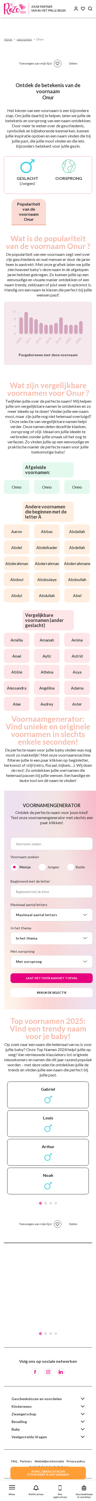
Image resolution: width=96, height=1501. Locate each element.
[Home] (36, 9)
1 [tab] (40, 1203)
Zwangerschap (24, 1414)
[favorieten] (57, 63)
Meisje (25, 867)
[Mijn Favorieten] (83, 8)
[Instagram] (48, 1372)
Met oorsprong (22, 951)
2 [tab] (45, 1203)
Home (8, 39)
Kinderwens (22, 1406)
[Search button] (90, 8)
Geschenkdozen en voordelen (37, 1399)
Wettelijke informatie (49, 1461)
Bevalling (19, 1421)
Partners (26, 1461)
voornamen (24, 39)
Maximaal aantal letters (28, 904)
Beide (80, 867)
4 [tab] (56, 1203)
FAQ (14, 1461)
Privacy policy (76, 1461)
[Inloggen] (76, 8)
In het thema (20, 928)
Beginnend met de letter (30, 881)
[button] (12, 1489)
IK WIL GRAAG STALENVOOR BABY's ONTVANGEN (48, 1472)
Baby (16, 1429)
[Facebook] (35, 1372)
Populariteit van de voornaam (28, 211)
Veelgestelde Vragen (29, 1437)
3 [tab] (50, 1203)
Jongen (53, 867)
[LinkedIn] (61, 1372)
